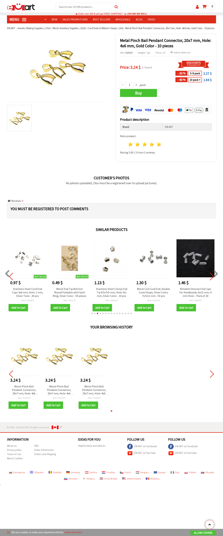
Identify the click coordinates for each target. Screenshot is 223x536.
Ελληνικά (39, 472)
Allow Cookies (203, 532)
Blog (139, 19)
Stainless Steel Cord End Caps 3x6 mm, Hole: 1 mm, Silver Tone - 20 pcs (27, 292)
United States (134, 478)
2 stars (137, 144)
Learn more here (73, 532)
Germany (75, 472)
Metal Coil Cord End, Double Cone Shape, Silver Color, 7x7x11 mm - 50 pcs (153, 292)
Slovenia (72, 478)
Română (57, 472)
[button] (92, 313)
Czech (127, 472)
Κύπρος (91, 478)
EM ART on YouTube (145, 453)
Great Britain (110, 478)
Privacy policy (14, 450)
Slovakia (209, 472)
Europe (162, 472)
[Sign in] (197, 7)
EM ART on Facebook (145, 446)
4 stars (151, 144)
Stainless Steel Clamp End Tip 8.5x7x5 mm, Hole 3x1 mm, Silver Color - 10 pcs (111, 292)
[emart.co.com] (21, 7)
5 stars (159, 144)
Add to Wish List (182, 52)
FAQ (36, 445)
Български (19, 472)
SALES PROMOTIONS (75, 19)
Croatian (110, 472)
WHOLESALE (123, 19)
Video (151, 19)
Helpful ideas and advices (91, 445)
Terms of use (14, 454)
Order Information (44, 450)
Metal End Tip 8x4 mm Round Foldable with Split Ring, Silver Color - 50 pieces (69, 292)
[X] (8, 532)
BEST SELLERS (101, 19)
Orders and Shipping (45, 454)
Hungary (144, 472)
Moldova (154, 478)
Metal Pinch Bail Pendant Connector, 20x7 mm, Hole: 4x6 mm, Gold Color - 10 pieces (24, 390)
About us (12, 445)
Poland (192, 472)
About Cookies (15, 458)
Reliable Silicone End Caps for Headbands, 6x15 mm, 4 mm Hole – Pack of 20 (195, 292)
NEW (54, 19)
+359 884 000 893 (135, 14)
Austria (93, 472)
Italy (177, 472)
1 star (130, 144)
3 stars (144, 144)
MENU (15, 19)
